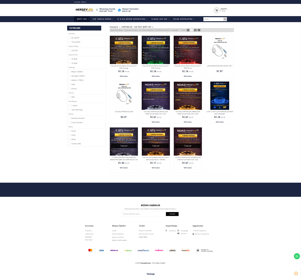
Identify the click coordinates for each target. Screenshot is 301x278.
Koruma (71, 93)
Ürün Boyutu (73, 101)
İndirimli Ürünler (78, 118)
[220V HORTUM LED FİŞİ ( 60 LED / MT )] (220, 57)
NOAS (73, 139)
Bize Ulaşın (89, 240)
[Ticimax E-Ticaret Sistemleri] (150, 274)
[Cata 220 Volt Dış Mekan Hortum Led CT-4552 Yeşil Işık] (156, 57)
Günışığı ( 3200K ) (78, 76)
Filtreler (71, 114)
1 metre (74, 105)
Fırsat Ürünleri (77, 122)
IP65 (73, 97)
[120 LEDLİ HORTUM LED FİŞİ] (124, 103)
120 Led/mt (75, 42)
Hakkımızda (89, 234)
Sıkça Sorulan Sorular (146, 234)
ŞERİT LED (82, 19)
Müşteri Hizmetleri (145, 231)
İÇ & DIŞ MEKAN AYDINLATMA (131, 19)
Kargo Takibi (143, 237)
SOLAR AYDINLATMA (183, 19)
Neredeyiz (88, 237)
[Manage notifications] (296, 273)
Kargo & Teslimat (118, 237)
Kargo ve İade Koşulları (119, 240)
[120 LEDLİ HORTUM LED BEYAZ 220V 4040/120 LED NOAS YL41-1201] (156, 103)
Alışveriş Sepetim (118, 234)
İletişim (83, 2)
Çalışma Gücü (73, 55)
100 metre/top (77, 110)
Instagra (183, 231)
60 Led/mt (75, 38)
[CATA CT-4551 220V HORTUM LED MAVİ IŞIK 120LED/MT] (220, 103)
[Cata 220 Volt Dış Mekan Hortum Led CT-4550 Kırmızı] (188, 57)
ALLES (73, 131)
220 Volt (74, 50)
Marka (71, 127)
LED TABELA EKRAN (102, 19)
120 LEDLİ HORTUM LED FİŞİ (124, 112)
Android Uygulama (199, 231)
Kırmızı (74, 88)
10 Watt (74, 59)
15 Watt (74, 63)
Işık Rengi (72, 67)
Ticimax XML (76, 144)
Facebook (172, 231)
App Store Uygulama (202, 234)
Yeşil (73, 84)
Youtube (183, 233)
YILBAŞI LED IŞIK (159, 19)
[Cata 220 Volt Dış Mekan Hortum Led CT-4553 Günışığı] (124, 57)
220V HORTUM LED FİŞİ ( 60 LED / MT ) (219, 66)
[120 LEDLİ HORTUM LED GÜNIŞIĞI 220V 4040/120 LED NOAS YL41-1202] (188, 148)
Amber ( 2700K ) (77, 80)
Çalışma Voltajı (73, 46)
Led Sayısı (72, 33)
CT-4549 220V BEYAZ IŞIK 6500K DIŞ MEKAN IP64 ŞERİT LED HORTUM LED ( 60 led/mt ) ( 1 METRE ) (123, 159)
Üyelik (114, 231)
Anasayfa (77, 2)
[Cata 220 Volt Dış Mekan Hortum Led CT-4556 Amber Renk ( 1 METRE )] (156, 148)
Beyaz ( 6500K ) (77, 72)
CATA (73, 135)
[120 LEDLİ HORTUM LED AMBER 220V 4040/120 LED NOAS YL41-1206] (188, 103)
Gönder (172, 214)
